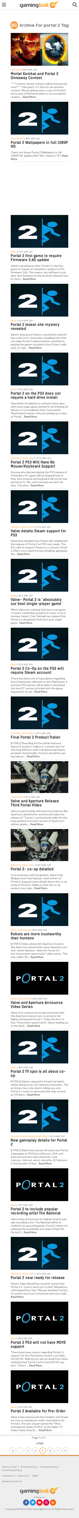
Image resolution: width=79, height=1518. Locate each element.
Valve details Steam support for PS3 (38, 533)
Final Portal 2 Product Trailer (35, 737)
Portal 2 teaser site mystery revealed (35, 326)
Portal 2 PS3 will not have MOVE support (38, 1344)
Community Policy (12, 1470)
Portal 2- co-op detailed (32, 869)
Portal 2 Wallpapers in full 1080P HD (39, 144)
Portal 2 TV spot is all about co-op (38, 1073)
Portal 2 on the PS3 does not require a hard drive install (36, 395)
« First (39, 1443)
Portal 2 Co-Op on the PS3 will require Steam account (37, 670)
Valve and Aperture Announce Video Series (37, 1004)
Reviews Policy (49, 1466)
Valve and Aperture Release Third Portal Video (35, 803)
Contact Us (8, 1475)
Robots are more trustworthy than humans (36, 936)
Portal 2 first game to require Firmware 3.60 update (36, 258)
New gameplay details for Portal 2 (39, 1142)
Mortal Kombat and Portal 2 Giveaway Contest (34, 76)
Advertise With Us (11, 1481)
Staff (35, 1475)
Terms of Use (9, 1466)
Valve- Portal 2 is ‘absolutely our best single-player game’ (36, 601)
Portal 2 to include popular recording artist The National (36, 1211)
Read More (29, 96)
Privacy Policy (28, 1466)
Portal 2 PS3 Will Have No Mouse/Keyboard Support (33, 464)
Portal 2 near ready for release (38, 1277)
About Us (23, 1475)
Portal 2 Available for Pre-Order (38, 1411)
